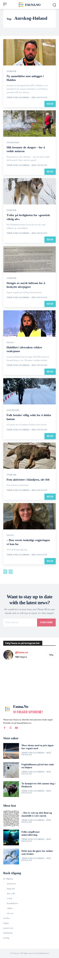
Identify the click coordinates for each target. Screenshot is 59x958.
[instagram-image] (12, 671)
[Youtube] (16, 727)
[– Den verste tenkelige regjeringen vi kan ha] (29, 516)
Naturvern (13, 143)
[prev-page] (5, 571)
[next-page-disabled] (11, 571)
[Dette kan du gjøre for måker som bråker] (11, 856)
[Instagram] (10, 727)
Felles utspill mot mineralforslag (30, 833)
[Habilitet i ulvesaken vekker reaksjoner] (29, 323)
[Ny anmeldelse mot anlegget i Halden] (29, 52)
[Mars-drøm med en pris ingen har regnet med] (11, 751)
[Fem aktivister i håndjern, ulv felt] (29, 456)
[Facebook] (4, 727)
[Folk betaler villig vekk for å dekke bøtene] (29, 391)
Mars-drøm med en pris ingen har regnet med (37, 747)
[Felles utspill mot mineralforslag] (11, 837)
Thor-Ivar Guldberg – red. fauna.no (27, 97)
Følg (51, 654)
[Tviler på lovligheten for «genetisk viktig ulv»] (29, 191)
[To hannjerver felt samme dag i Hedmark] (11, 789)
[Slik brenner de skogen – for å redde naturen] (29, 123)
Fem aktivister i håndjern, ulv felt (28, 479)
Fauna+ (11, 343)
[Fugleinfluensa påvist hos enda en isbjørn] (11, 770)
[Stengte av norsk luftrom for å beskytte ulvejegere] (29, 259)
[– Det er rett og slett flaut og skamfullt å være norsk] (11, 818)
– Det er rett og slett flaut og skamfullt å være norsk (36, 814)
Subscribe (46, 622)
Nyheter (11, 71)
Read (50, 104)
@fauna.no (21, 652)
